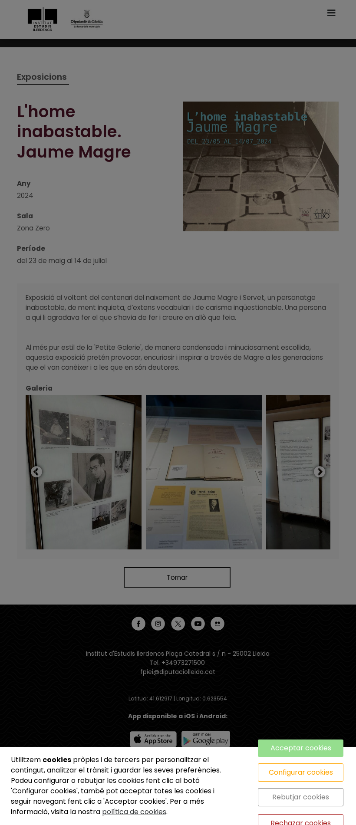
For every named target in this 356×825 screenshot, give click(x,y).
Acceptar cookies (300, 748)
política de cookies (134, 812)
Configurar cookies (301, 772)
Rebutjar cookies (300, 797)
